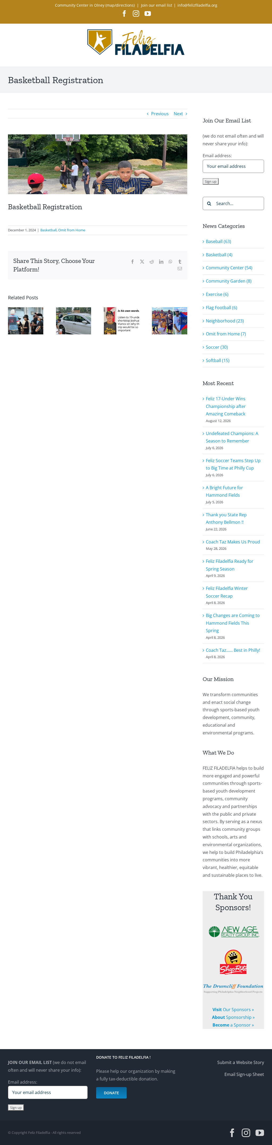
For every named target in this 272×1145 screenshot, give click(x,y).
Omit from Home (71, 230)
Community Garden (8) (229, 281)
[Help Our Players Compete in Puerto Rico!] (169, 310)
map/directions (120, 5)
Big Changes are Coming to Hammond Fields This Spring (233, 623)
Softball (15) (218, 360)
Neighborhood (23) (225, 321)
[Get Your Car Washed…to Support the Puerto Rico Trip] (73, 310)
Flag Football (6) (221, 307)
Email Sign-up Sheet (244, 1074)
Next (178, 114)
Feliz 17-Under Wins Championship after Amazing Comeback (226, 406)
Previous (160, 114)
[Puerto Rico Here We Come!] (121, 310)
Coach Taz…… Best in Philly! (233, 650)
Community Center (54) (229, 268)
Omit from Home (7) (226, 334)
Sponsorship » (233, 1017)
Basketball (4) (219, 255)
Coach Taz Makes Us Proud (233, 542)
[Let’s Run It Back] (25, 310)
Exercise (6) (217, 294)
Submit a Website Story (240, 1062)
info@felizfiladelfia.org (197, 5)
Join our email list (156, 5)
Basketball (48, 230)
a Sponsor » (233, 1025)
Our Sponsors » (233, 1009)
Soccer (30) (217, 347)
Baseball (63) (218, 241)
